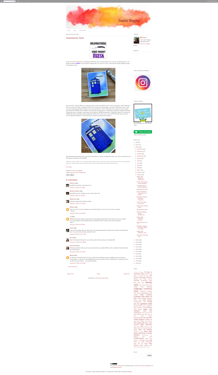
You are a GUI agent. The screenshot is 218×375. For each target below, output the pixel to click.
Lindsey (144, 37)
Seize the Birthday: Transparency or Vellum (142, 193)
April (138, 167)
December (140, 149)
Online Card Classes (146, 321)
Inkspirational (80, 61)
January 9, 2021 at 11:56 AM (77, 213)
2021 (137, 147)
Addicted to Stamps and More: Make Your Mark (142, 227)
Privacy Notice (83, 30)
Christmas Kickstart (146, 291)
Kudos (74, 30)
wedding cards (148, 345)
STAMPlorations (139, 338)
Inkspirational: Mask (142, 209)
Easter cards (138, 300)
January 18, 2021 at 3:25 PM (77, 251)
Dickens (139, 298)
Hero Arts (147, 311)
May (138, 165)
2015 (137, 251)
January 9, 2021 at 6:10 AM (77, 187)
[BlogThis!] (68, 175)
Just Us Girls (149, 312)
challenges (138, 289)
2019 (137, 242)
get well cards (138, 305)
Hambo (140, 309)
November (140, 151)
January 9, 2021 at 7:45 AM (77, 195)
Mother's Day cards (142, 314)
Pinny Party (136, 326)
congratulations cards (146, 293)
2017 (137, 247)
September (140, 156)
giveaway (144, 305)
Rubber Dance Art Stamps (140, 328)
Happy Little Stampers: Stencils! (140, 218)
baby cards (141, 282)
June (138, 163)
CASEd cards (139, 286)
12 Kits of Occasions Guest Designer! (142, 182)
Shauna (72, 207)
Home (69, 30)
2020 (137, 240)
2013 (137, 256)
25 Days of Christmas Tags (143, 273)
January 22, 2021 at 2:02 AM (77, 263)
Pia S (71, 237)
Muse (142, 316)
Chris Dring (73, 245)
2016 (137, 249)
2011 (137, 260)
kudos (135, 314)
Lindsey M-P (120, 365)
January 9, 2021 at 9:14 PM (77, 224)
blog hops (149, 285)
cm (71, 216)
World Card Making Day (139, 346)
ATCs (135, 282)
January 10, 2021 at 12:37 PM (78, 234)
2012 (137, 258)
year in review (147, 346)
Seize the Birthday (145, 329)
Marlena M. (73, 199)
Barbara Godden (74, 191)
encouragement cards (140, 301)
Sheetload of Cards (138, 331)
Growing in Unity (141, 307)
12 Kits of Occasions (139, 272)
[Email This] (67, 175)
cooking (136, 294)
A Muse (146, 274)
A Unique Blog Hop (142, 275)
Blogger (130, 371)
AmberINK (136, 280)
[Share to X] (70, 175)
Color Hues (137, 293)
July (138, 160)
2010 (137, 263)
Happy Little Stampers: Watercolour (140, 178)
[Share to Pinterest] (73, 175)
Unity (150, 343)
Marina (72, 255)
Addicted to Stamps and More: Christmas (142, 198)
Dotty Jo (72, 183)
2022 (137, 144)
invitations (143, 312)
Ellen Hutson (147, 300)
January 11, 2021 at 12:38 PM (78, 242)
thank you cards (139, 341)
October (139, 153)
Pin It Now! (69, 167)
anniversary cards (146, 280)
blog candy (142, 285)
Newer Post (70, 274)
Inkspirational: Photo (142, 189)
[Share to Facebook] (71, 175)
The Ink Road (142, 343)
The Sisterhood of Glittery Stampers (142, 186)
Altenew (150, 279)
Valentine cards (138, 345)
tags (150, 340)
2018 (137, 244)
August (139, 158)
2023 (137, 142)
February (139, 172)
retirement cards (148, 326)
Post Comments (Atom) (102, 278)
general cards (74, 172)
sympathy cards (144, 340)
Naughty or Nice (144, 319)
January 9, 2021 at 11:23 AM (77, 203)
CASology (149, 286)
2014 (137, 254)
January (139, 174)
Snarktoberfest (145, 335)
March (139, 170)
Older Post (126, 274)
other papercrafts (139, 323)
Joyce (71, 228)
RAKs (141, 326)
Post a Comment (72, 266)
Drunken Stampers (147, 298)
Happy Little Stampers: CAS (141, 232)
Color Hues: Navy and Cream (141, 202)
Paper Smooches (146, 324)
